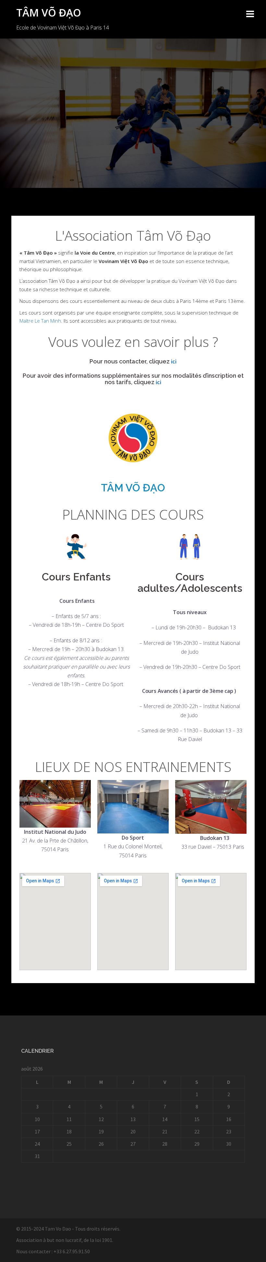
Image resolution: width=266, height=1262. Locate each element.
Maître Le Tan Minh (40, 320)
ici (173, 361)
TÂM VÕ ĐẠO (48, 12)
